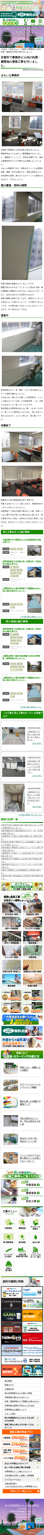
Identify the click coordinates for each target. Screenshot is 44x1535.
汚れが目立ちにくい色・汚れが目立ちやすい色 (30, 1121)
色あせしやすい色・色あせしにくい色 (29, 1139)
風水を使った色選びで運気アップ (30, 1102)
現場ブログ (14, 49)
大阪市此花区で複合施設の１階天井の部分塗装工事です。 (22, 877)
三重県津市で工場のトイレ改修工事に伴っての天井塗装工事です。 (33, 797)
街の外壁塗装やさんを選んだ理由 (18, 1393)
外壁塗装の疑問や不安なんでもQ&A (19, 1405)
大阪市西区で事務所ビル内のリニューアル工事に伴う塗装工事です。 (33, 766)
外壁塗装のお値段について (16, 1410)
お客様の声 (9, 1389)
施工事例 (8, 1381)
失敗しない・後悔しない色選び (30, 1069)
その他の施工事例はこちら (31, 617)
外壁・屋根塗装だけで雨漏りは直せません (22, 1401)
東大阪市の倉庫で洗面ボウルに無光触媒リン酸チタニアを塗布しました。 (22, 843)
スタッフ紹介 (10, 1414)
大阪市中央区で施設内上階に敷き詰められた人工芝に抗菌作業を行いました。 (22, 826)
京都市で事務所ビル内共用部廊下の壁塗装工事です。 (21, 871)
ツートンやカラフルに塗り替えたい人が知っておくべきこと (30, 1158)
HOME (4, 49)
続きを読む (37, 743)
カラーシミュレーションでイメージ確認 (30, 1085)
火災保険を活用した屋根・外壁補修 (19, 1475)
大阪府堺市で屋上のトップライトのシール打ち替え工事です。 (22, 865)
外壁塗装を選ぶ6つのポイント (17, 1397)
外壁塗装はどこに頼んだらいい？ (18, 1471)
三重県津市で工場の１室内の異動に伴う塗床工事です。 (22, 837)
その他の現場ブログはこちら (30, 815)
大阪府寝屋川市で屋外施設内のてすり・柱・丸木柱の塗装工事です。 (22, 832)
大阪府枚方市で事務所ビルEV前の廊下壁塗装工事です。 (21, 860)
